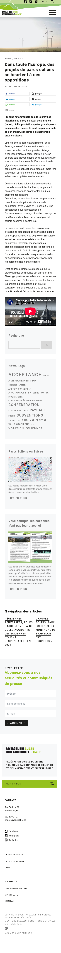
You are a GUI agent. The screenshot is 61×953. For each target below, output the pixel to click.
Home (8, 58)
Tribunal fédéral (34, 420)
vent (33, 424)
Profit (11, 416)
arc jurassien (20, 392)
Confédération (24, 405)
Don (7, 867)
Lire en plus (17, 498)
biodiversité (15, 397)
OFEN (25, 410)
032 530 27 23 (12, 816)
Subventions (30, 415)
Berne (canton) (41, 393)
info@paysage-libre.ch (15, 820)
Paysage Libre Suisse (37, 914)
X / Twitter (13, 840)
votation (16, 428)
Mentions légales (16, 921)
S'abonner (16, 723)
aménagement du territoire (22, 382)
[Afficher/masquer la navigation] (52, 12)
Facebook (13, 831)
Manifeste (11, 894)
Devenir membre (15, 861)
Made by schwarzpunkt (19, 933)
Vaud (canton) (18, 424)
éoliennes (34, 428)
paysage (38, 410)
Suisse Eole (14, 420)
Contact (10, 901)
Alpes (46, 376)
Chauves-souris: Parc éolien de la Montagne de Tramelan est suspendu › (46, 630)
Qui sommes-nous (16, 888)
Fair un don (13, 783)
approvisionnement (20, 389)
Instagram (13, 835)
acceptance (24, 374)
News (17, 58)
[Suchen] (46, 345)
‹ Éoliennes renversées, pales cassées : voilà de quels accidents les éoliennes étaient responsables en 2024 (19, 631)
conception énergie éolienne (25, 400)
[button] (17, 93)
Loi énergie (14, 410)
